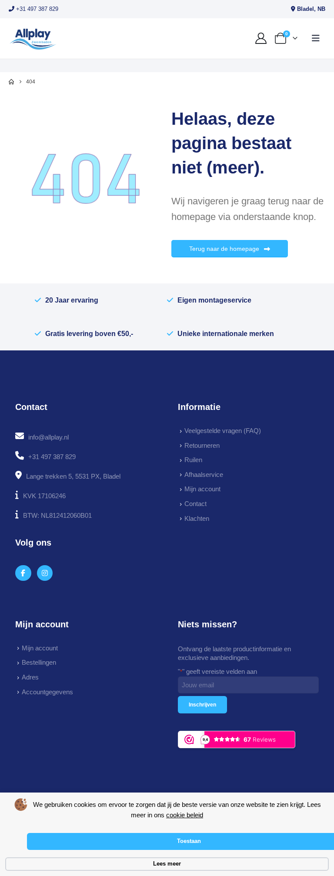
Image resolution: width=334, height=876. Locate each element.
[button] (315, 38)
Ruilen (193, 459)
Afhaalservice (203, 474)
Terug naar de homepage (225, 248)
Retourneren (202, 445)
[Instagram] (45, 573)
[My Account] (261, 38)
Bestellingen (39, 662)
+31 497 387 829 (36, 9)
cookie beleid (184, 815)
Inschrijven (202, 705)
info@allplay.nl (48, 437)
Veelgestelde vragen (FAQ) (222, 430)
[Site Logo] (33, 38)
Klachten (196, 518)
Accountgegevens (47, 692)
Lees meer (167, 863)
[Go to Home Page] (11, 81)
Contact (195, 503)
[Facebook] (23, 573)
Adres (30, 677)
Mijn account (202, 489)
